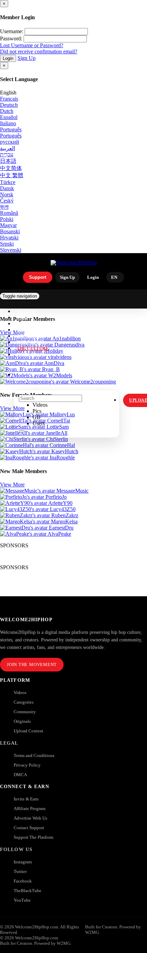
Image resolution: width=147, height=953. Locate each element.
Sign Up (26, 58)
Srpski (7, 244)
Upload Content (28, 730)
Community (25, 711)
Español (8, 117)
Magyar (8, 225)
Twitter (20, 871)
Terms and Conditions (34, 755)
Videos (20, 692)
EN (114, 277)
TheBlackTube (27, 890)
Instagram (30, 354)
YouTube (22, 900)
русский (9, 142)
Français (9, 99)
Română (9, 213)
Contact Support (29, 827)
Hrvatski (9, 237)
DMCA (20, 774)
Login (8, 58)
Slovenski (10, 250)
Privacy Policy (27, 765)
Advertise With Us (30, 818)
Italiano (8, 123)
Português (11, 129)
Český (7, 201)
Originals (22, 721)
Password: (11, 38)
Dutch (6, 111)
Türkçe (7, 182)
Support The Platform (33, 837)
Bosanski (10, 231)
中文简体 (11, 168)
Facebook (23, 881)
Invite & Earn (26, 798)
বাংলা (4, 207)
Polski (6, 219)
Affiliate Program (29, 808)
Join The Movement (32, 664)
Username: (11, 31)
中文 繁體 (11, 175)
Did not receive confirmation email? (38, 51)
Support (37, 277)
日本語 (8, 161)
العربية (7, 148)
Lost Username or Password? (31, 45)
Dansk (7, 188)
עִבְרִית (6, 154)
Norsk (6, 194)
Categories (24, 702)
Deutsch (9, 105)
